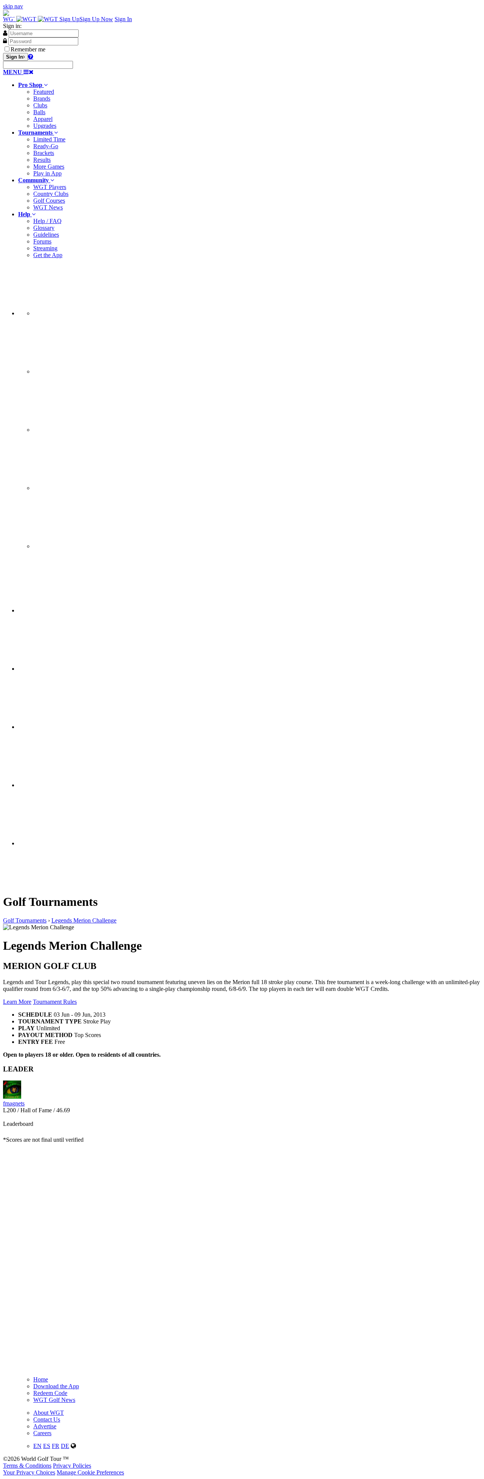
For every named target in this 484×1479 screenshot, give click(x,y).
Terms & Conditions (27, 1465)
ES (46, 1446)
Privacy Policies (72, 1465)
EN (37, 1446)
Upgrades (44, 125)
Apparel (43, 119)
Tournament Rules (55, 1001)
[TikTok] (90, 488)
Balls (39, 112)
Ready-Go (45, 146)
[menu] (249, 404)
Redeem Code (50, 1393)
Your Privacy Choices (29, 1472)
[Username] (5, 33)
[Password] (5, 41)
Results (42, 160)
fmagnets (14, 1103)
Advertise (44, 1426)
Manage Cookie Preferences (90, 1472)
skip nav (13, 6)
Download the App (56, 1386)
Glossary (43, 228)
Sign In (123, 19)
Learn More (17, 1001)
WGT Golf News (54, 1400)
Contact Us (46, 1419)
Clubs (40, 105)
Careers (42, 1433)
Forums (42, 241)
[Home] (31, 19)
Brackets (43, 153)
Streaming (45, 248)
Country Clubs (50, 194)
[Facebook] (90, 313)
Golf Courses (49, 200)
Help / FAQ (47, 221)
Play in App (47, 173)
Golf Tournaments (25, 920)
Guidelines (46, 234)
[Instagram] (90, 371)
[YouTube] (90, 546)
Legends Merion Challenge (83, 920)
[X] (90, 429)
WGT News (48, 207)
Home (40, 1379)
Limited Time (49, 139)
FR (55, 1446)
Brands (41, 98)
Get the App (47, 255)
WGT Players (49, 187)
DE (65, 1446)
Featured (43, 91)
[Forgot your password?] (30, 56)
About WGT (48, 1412)
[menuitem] (249, 105)
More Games (48, 166)
